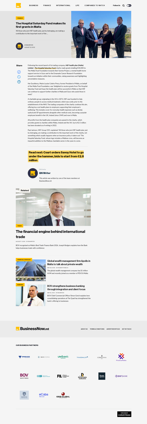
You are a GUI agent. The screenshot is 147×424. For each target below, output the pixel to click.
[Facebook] (19, 72)
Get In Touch (126, 329)
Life (77, 5)
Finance (47, 5)
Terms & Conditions (97, 329)
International (63, 5)
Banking (20, 284)
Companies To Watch (94, 5)
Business (33, 5)
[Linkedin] (19, 82)
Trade (19, 225)
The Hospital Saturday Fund (45, 68)
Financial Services (24, 259)
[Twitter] (19, 77)
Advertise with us (113, 329)
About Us (84, 329)
